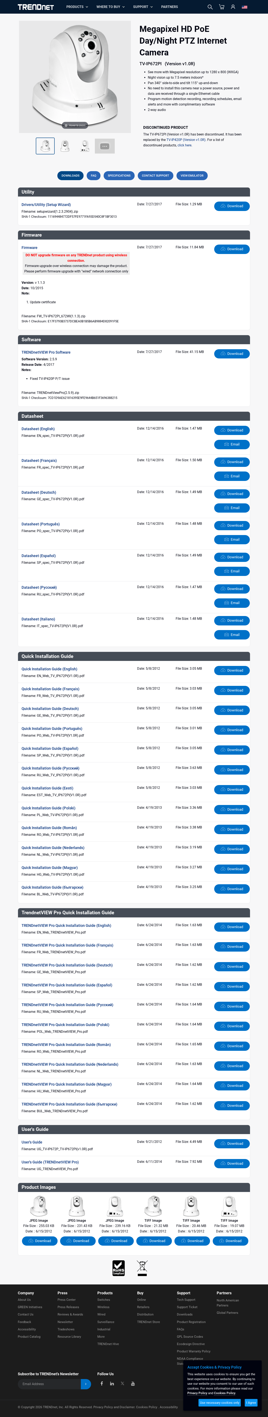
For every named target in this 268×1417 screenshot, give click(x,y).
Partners (169, 7)
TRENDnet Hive (108, 1344)
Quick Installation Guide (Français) (50, 689)
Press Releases (68, 1307)
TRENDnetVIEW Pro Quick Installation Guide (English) (66, 925)
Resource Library (69, 1337)
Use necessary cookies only (219, 1403)
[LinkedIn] (112, 1383)
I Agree (251, 1403)
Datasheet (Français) (39, 460)
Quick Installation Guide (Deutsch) (50, 708)
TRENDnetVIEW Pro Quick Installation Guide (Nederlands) (70, 1064)
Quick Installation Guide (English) (49, 669)
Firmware (29, 247)
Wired (101, 1314)
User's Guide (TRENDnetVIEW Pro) (50, 1162)
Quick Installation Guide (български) (52, 887)
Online (141, 1300)
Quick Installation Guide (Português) (52, 728)
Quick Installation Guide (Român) (49, 828)
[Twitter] (122, 1383)
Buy (140, 1293)
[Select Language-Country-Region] (244, 7)
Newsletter (65, 1322)
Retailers (143, 1307)
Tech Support (186, 1300)
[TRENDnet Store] (221, 7)
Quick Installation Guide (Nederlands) (53, 847)
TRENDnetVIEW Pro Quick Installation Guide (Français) (67, 945)
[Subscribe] (86, 1384)
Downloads (185, 1314)
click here (184, 145)
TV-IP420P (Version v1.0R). (186, 140)
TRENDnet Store (148, 1322)
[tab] (70, 175)
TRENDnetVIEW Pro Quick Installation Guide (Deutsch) (67, 965)
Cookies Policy (147, 1407)
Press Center (67, 1300)
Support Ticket (187, 1307)
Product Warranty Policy (193, 1351)
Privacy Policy (197, 1393)
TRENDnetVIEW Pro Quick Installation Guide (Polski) (65, 1024)
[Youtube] (133, 1383)
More (101, 1337)
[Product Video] (105, 146)
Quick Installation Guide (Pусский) (50, 768)
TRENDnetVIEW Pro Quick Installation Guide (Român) (66, 1044)
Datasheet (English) (38, 429)
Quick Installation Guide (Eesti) (47, 788)
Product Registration (191, 1322)
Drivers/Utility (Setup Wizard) (46, 204)
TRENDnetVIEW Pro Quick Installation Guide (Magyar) (67, 1084)
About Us (24, 1300)
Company (26, 1293)
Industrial (103, 1329)
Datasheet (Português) (41, 524)
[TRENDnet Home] (36, 7)
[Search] (210, 7)
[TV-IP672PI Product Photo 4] (84, 146)
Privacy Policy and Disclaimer (113, 1407)
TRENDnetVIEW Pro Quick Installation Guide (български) (69, 1104)
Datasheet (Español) (39, 556)
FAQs (180, 1329)
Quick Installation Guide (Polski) (48, 808)
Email (235, 444)
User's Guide (32, 1142)
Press (62, 1293)
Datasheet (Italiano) (38, 619)
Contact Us (26, 1314)
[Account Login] (233, 7)
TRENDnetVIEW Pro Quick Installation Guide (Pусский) (67, 1005)
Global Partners (227, 1313)
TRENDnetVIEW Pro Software (46, 352)
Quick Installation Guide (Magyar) (50, 867)
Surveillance (105, 1322)
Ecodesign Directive (191, 1344)
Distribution (145, 1314)
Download (235, 206)
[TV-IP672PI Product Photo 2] (45, 146)
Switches (103, 1300)
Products (105, 1293)
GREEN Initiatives (30, 1307)
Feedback (24, 1322)
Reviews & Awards (70, 1314)
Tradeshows (66, 1329)
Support (140, 7)
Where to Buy (108, 7)
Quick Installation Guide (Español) (50, 748)
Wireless (103, 1307)
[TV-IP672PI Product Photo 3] (64, 146)
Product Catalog (29, 1337)
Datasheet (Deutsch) (39, 492)
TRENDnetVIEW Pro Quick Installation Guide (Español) (67, 985)
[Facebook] (101, 1383)
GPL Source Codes (190, 1337)
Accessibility (27, 1329)
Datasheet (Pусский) (39, 587)
